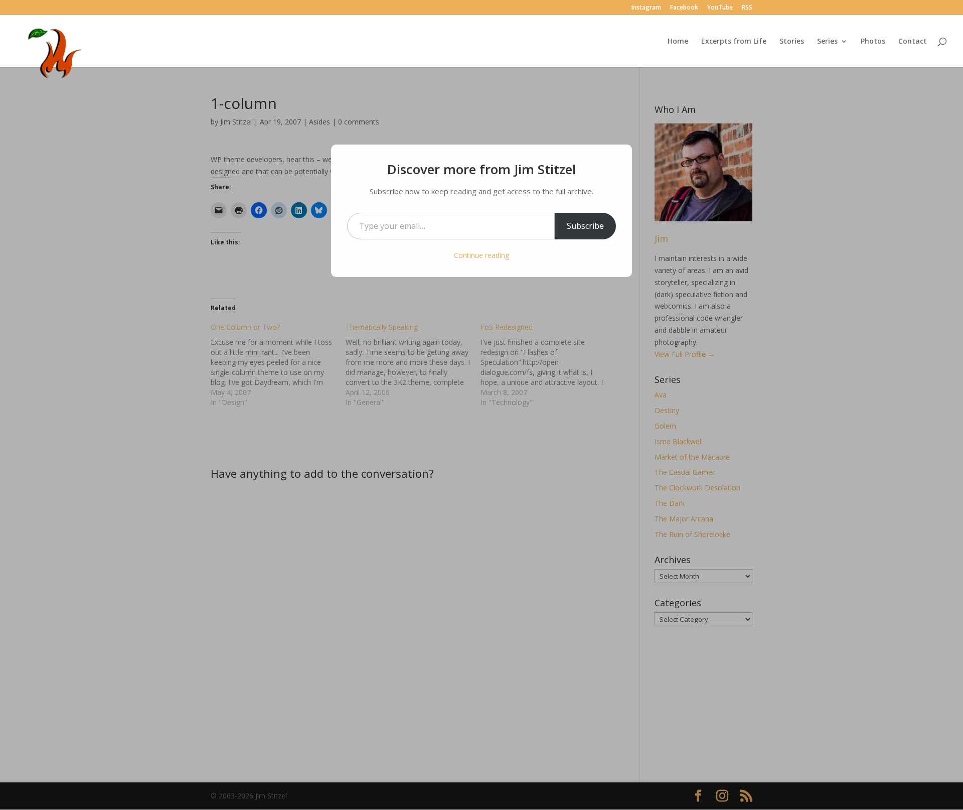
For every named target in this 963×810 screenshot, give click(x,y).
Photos (873, 42)
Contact (912, 42)
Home (678, 42)
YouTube (720, 8)
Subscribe (585, 225)
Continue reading (481, 255)
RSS (747, 8)
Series (827, 42)
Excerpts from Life (733, 42)
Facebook (684, 8)
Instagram (646, 8)
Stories (791, 42)
